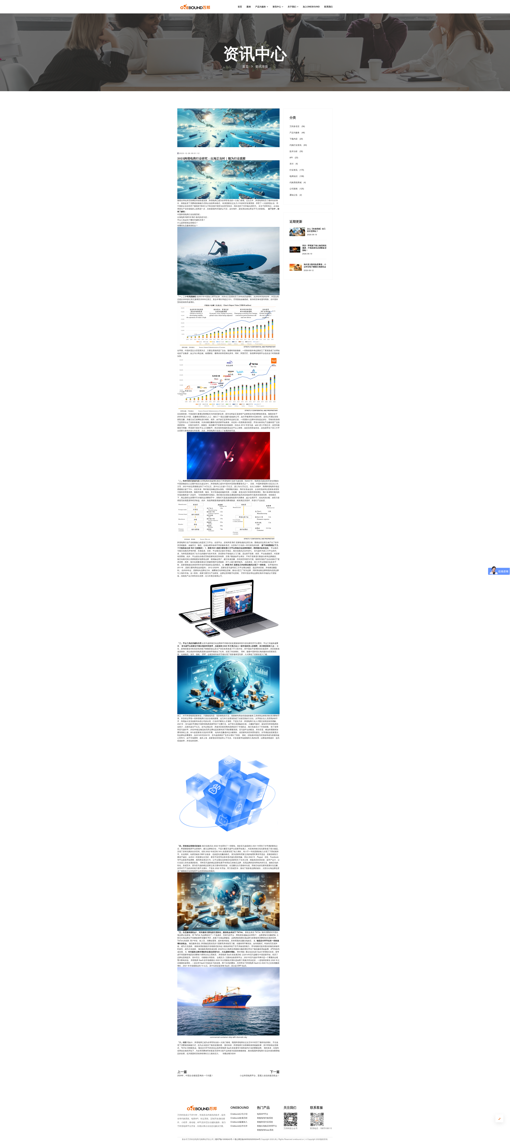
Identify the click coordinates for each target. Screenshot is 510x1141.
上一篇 (182, 1071)
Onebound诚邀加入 (238, 1121)
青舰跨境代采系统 (265, 1121)
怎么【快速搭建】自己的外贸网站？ (316, 229)
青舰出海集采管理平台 (267, 1125)
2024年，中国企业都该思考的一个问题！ (195, 1075)
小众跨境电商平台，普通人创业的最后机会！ (260, 1075)
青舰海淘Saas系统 (265, 1129)
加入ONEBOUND (311, 6)
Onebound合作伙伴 (238, 1125)
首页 (240, 6)
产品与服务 (260, 6)
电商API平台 (262, 1113)
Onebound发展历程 (238, 1117)
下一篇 (275, 1071)
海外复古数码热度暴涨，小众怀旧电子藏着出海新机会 (315, 265)
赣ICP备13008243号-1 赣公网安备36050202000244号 (238, 1139)
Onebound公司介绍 (238, 1113)
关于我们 (292, 6)
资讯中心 (277, 6)
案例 (248, 6)
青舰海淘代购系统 (265, 1117)
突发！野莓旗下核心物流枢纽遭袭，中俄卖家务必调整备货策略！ (314, 247)
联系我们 (328, 6)
